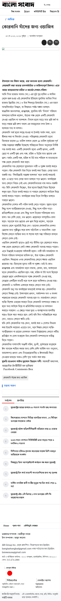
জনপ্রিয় (20, 400)
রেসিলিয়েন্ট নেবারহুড (31, 525)
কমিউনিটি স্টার (40, 11)
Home (6, 525)
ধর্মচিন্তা (11, 19)
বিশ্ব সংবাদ (15, 11)
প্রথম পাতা (16, 525)
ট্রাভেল (27, 11)
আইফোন (38, 587)
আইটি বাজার (7, 597)
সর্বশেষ (8, 400)
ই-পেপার (47, 5)
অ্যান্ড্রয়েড (39, 584)
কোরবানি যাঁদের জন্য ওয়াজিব (15, 377)
